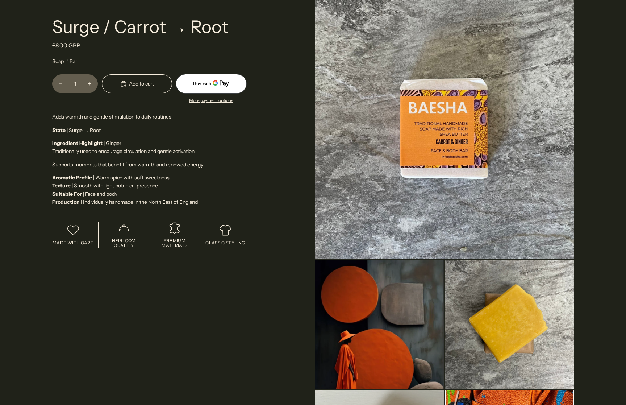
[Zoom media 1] (444, 129)
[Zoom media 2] (379, 324)
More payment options (211, 100)
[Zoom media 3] (509, 324)
